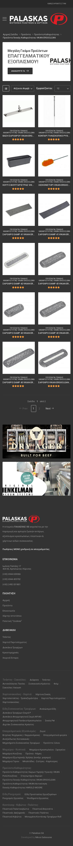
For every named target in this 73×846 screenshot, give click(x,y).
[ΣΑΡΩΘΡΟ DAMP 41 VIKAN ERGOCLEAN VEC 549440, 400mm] (19, 210)
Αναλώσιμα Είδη (48, 709)
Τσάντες (7, 637)
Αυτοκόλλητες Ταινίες (14, 684)
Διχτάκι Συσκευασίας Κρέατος (18, 724)
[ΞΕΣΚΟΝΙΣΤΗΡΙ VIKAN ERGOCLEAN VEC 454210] (54, 160)
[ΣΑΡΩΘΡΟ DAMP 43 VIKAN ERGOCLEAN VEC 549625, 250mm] (19, 308)
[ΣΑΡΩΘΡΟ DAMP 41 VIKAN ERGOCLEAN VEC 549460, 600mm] (54, 210)
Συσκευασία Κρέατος (39, 684)
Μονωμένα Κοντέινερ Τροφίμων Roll (43, 817)
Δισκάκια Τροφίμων (13, 647)
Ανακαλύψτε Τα (18, 71)
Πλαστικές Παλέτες (39, 813)
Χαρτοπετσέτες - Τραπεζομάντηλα (20, 698)
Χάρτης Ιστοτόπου (12, 616)
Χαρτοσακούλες (11, 702)
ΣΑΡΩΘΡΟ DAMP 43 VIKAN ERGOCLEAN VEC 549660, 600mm (33, 382)
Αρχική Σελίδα (10, 34)
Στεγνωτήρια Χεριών (31, 776)
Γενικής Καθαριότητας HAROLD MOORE (22, 787)
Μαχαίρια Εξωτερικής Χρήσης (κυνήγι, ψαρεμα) (27, 757)
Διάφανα (34, 680)
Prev (25, 408)
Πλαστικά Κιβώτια (12, 817)
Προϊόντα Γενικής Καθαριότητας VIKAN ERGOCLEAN (29, 37)
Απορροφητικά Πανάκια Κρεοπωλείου (22, 720)
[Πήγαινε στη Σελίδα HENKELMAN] (36, 479)
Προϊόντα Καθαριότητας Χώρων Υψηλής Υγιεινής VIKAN (31, 772)
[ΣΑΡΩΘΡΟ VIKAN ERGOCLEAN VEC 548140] (54, 358)
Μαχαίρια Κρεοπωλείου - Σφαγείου (47, 750)
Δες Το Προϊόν (16, 122)
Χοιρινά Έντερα (10, 658)
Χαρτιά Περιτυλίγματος (15, 642)
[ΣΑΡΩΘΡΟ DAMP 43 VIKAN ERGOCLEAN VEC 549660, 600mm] (19, 358)
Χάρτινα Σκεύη (42, 694)
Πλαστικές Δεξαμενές (14, 813)
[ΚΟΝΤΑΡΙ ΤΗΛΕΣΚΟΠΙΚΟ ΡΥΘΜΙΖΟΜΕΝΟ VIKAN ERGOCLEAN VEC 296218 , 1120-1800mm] (54, 111)
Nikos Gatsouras (43, 837)
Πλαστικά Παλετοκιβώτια (16, 809)
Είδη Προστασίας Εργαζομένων (41, 794)
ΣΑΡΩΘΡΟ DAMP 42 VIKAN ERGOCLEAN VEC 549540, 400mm (33, 283)
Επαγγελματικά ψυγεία (55, 735)
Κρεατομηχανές (11, 652)
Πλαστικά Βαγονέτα (42, 809)
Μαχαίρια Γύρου (11, 761)
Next (48, 408)
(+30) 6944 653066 (12, 574)
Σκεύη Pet (50, 720)
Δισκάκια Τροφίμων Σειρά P (17, 713)
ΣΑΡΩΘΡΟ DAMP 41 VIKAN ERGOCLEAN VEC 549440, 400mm (33, 234)
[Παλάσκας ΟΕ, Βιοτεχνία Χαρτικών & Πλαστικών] (38, 19)
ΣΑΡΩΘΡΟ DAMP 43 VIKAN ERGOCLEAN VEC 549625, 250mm (33, 333)
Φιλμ (56, 684)
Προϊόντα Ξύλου (51, 743)
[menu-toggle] (5, 19)
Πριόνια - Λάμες (33, 753)
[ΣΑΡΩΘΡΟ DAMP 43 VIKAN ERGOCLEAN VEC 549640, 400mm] (54, 308)
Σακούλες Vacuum (12, 687)
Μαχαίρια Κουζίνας (12, 753)
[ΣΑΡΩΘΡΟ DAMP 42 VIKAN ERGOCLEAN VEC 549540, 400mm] (19, 259)
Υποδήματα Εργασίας (38, 798)
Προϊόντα (7, 605)
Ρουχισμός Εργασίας (13, 798)
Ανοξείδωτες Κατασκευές (16, 739)
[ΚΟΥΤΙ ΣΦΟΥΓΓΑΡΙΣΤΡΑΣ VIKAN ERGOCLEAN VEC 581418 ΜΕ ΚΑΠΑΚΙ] (19, 160)
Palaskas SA (38, 833)
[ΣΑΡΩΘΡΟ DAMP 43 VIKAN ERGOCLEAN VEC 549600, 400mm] (54, 259)
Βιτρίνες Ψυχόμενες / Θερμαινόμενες (21, 735)
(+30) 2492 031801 (12, 584)
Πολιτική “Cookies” (12, 621)
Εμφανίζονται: (44, 88)
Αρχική (6, 600)
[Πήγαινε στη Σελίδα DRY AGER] (36, 441)
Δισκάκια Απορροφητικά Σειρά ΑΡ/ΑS (22, 717)
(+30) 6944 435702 (12, 579)
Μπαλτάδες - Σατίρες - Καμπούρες (40, 761)
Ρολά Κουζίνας (10, 776)
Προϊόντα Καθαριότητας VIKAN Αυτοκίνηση (25, 784)
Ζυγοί (42, 731)
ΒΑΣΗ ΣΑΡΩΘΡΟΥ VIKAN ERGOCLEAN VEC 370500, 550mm (32, 135)
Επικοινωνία (9, 611)
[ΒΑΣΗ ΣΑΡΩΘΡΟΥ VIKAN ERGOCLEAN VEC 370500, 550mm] (19, 111)
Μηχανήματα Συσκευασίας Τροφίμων (21, 743)
